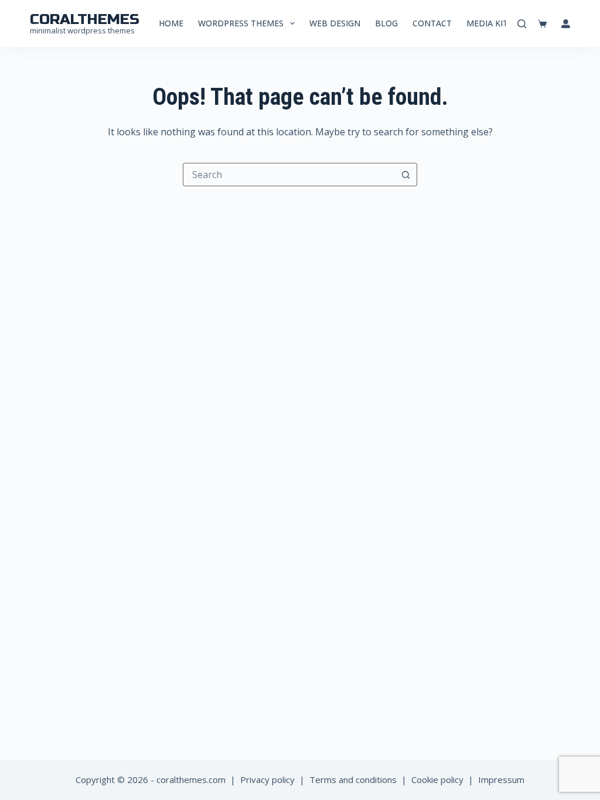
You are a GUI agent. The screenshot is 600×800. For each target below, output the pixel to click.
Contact (432, 23)
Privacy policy (267, 779)
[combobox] (288, 174)
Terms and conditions (353, 779)
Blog (386, 23)
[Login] (565, 23)
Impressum (501, 779)
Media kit (487, 23)
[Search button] (405, 174)
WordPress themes (241, 23)
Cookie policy (437, 779)
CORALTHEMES (84, 19)
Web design (334, 23)
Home (171, 23)
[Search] (521, 23)
